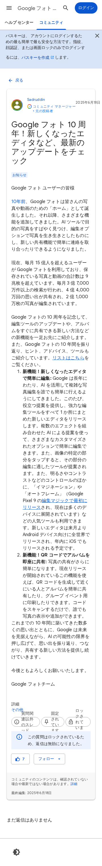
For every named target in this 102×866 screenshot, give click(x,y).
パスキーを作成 (35, 57)
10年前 (18, 201)
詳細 (74, 784)
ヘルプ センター (19, 22)
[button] (9, 8)
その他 (17, 709)
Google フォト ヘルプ (39, 8)
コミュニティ (51, 22)
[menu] (49, 759)
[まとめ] (97, 36)
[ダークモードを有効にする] (16, 852)
